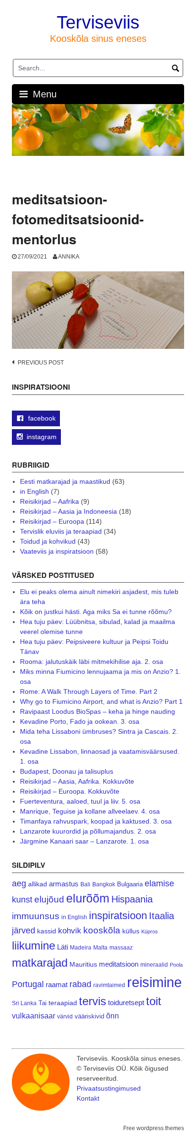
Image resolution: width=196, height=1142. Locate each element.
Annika (68, 256)
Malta (100, 947)
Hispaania (132, 899)
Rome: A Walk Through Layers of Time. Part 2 (88, 691)
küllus (130, 931)
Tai (43, 1003)
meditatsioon (118, 964)
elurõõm (87, 898)
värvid (65, 1016)
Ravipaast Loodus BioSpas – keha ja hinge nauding (97, 711)
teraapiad (63, 1003)
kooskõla (101, 930)
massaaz (121, 947)
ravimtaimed (109, 985)
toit (153, 1001)
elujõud (49, 899)
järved (23, 930)
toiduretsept (126, 1003)
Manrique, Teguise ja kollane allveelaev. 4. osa (90, 811)
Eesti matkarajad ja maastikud (65, 481)
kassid (46, 931)
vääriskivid (89, 1016)
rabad (80, 984)
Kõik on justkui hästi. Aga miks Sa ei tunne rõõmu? (96, 611)
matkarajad (40, 962)
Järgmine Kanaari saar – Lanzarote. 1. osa (84, 841)
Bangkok (103, 884)
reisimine (154, 982)
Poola (176, 965)
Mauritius (83, 964)
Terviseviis (98, 22)
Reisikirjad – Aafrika (49, 501)
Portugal (28, 984)
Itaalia (161, 916)
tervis (92, 1001)
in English (34, 491)
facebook (41, 418)
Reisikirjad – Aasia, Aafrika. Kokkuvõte (77, 781)
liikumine (33, 945)
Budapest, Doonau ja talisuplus (66, 771)
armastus (63, 884)
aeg (19, 883)
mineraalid (154, 964)
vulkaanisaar (33, 1015)
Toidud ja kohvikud (48, 541)
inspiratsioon (118, 915)
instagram (42, 437)
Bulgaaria (130, 884)
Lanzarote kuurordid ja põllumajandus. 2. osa (88, 831)
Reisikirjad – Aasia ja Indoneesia (68, 511)
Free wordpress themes (153, 1128)
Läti (62, 947)
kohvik (69, 930)
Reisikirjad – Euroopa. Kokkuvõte (69, 791)
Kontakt (88, 1098)
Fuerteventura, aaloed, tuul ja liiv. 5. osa (80, 801)
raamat (57, 984)
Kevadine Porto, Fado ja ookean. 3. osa (79, 721)
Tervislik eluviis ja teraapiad (61, 531)
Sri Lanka (24, 1003)
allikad (37, 884)
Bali (85, 884)
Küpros (149, 931)
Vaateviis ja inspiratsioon (57, 551)
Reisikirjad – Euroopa (52, 521)
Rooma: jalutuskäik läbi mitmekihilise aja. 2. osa (91, 661)
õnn (112, 1015)
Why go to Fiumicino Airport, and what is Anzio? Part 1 (101, 701)
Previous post (41, 362)
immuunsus (35, 916)
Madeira (80, 947)
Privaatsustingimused (109, 1088)
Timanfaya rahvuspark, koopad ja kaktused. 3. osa (96, 821)
